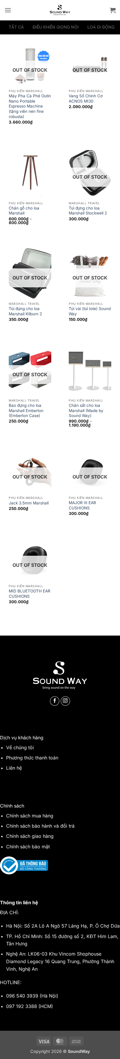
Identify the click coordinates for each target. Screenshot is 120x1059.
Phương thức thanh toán (32, 758)
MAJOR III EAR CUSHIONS (82, 505)
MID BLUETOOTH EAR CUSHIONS (29, 594)
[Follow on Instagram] (65, 701)
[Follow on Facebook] (54, 701)
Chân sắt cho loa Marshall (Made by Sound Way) (86, 410)
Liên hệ (14, 768)
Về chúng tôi (20, 747)
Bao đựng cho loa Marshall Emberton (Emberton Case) (26, 410)
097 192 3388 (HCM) (29, 1006)
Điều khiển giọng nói (56, 26)
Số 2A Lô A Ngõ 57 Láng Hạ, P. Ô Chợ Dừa (72, 926)
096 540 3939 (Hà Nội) (32, 996)
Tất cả (16, 26)
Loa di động (100, 26)
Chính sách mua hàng (29, 816)
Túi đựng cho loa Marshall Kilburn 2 (25, 311)
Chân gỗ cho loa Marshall (24, 211)
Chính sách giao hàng (30, 836)
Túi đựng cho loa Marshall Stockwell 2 (88, 211)
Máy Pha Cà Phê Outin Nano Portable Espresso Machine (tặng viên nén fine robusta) (30, 106)
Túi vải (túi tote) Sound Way (90, 311)
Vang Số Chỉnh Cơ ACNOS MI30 (86, 98)
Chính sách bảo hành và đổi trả (40, 826)
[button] (7, 10)
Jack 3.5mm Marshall (29, 503)
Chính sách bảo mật (28, 846)
